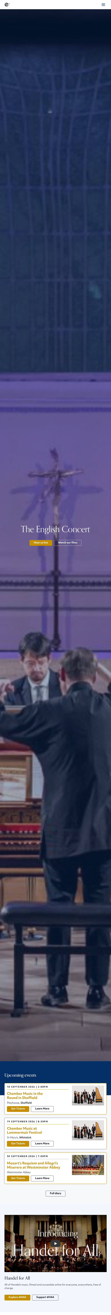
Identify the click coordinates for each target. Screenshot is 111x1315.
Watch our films (67, 543)
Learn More (42, 1109)
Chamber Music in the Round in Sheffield (25, 1096)
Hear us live (41, 543)
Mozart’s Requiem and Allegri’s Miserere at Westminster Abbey (33, 1165)
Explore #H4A (17, 1297)
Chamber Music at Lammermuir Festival (24, 1130)
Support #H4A (45, 1297)
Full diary (55, 1193)
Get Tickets (18, 1109)
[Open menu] (103, 4)
